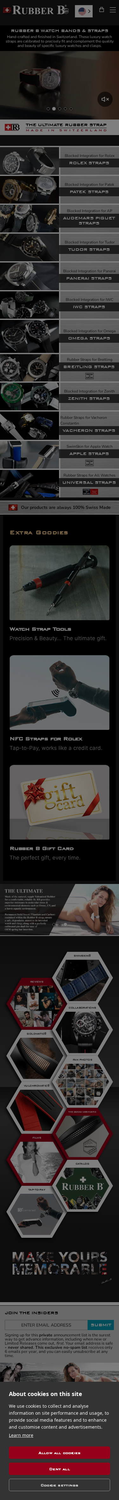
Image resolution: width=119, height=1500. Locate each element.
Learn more (21, 1435)
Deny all (59, 1469)
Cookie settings (59, 1485)
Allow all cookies (59, 1453)
